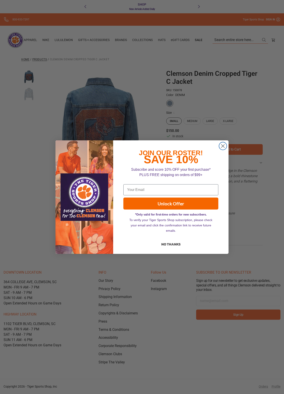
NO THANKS (171, 244)
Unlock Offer (171, 203)
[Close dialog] (223, 146)
